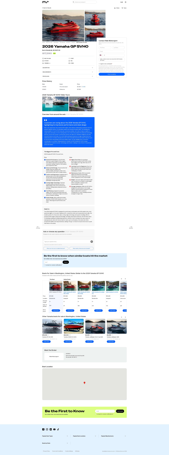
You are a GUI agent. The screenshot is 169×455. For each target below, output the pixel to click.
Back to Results (47, 8)
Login (121, 2)
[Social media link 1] (43, 429)
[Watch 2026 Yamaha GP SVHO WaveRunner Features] (55, 103)
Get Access (120, 411)
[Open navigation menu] (125, 2)
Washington (56, 42)
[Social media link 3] (51, 429)
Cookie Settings (69, 451)
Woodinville (62, 42)
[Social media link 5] (58, 429)
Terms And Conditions (57, 451)
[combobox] (101, 55)
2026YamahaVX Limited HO (98, 292)
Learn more (55, 310)
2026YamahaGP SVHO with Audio (70, 292)
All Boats (77, 451)
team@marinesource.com (108, 451)
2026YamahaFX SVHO (112, 292)
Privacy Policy (46, 451)
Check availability (112, 74)
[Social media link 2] (47, 429)
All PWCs (68, 42)
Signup (66, 262)
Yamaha (73, 42)
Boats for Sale (49, 42)
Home (43, 42)
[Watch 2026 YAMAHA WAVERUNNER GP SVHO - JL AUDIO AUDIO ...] (82, 103)
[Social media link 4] (54, 429)
